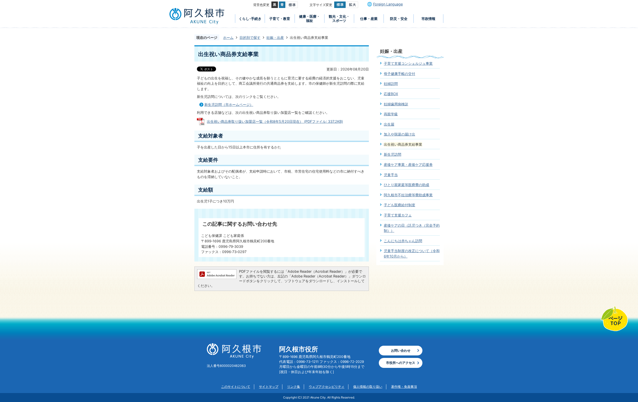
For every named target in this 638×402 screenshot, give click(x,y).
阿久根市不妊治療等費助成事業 (408, 195)
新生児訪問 (392, 154)
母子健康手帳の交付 (399, 73)
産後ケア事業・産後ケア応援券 (408, 164)
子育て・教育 (279, 18)
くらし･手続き (250, 18)
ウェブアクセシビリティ (326, 387)
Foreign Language (388, 4)
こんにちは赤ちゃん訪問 (403, 241)
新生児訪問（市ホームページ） (228, 104)
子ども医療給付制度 (399, 205)
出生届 (389, 124)
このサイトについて (235, 387)
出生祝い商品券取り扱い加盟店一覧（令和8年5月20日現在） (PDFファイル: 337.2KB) (275, 121)
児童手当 (391, 175)
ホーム (228, 37)
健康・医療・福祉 (309, 18)
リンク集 (293, 387)
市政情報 (428, 18)
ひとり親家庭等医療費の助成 (406, 185)
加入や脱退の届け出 (399, 134)
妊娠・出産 (275, 37)
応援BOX (391, 94)
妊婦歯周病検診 (396, 104)
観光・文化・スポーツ (339, 18)
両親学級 (391, 114)
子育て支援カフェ (398, 215)
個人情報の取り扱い (367, 387)
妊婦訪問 (391, 83)
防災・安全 (398, 18)
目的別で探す (249, 37)
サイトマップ (268, 387)
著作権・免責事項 (404, 387)
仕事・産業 (369, 18)
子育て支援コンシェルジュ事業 (408, 63)
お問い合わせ (400, 350)
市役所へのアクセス (400, 363)
